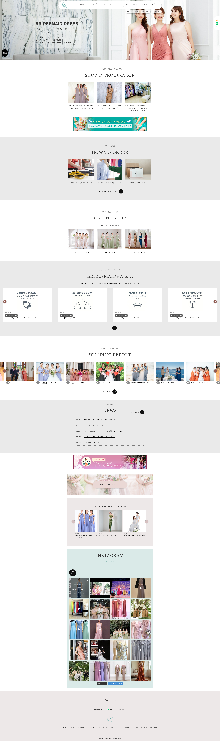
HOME (64, 727)
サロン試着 (158, 11)
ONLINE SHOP (123, 710)
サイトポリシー (110, 731)
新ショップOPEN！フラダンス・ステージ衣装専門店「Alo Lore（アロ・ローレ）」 (108, 431)
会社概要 (145, 5)
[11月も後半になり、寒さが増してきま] (141, 588)
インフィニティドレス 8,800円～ (81, 252)
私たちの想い (135, 5)
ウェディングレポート (95, 5)
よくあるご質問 (124, 5)
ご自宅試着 (146, 11)
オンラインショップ (133, 11)
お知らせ (72, 727)
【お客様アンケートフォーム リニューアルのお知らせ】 (100, 419)
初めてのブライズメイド (111, 5)
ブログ (119, 727)
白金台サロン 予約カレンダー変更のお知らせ (97, 425)
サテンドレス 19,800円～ (109, 252)
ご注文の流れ (82, 5)
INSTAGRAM (98, 710)
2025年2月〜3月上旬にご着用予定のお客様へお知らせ (99, 437)
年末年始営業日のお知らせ (91, 442)
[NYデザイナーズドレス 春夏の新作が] (120, 650)
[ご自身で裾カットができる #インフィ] (120, 609)
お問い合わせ (154, 5)
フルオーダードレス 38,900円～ (138, 252)
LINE (110, 710)
